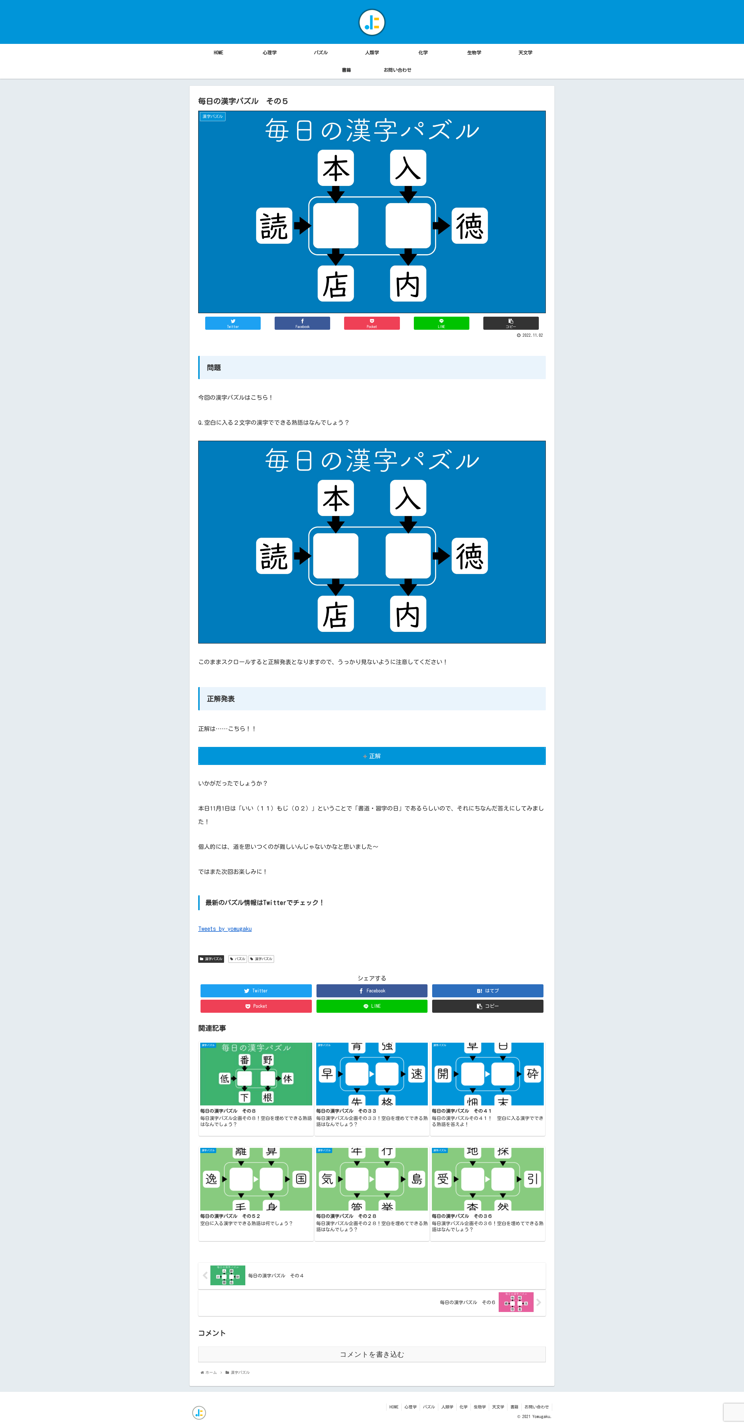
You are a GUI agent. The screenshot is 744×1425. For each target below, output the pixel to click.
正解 (375, 756)
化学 (463, 1407)
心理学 (411, 1407)
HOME (393, 1407)
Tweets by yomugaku (225, 928)
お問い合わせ (537, 1407)
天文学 (498, 1407)
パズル (239, 958)
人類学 (447, 1407)
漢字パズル (212, 958)
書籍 (514, 1407)
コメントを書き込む (372, 1354)
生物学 (480, 1407)
